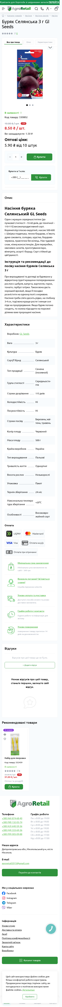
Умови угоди (8, 926)
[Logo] (19, 8)
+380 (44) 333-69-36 (12, 830)
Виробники (8, 950)
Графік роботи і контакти (31, 611)
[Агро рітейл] (30, 804)
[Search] (36, 8)
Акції (4, 934)
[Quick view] (5, 734)
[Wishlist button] (50, 47)
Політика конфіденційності (16, 938)
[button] (27, 105)
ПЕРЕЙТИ (54, 2)
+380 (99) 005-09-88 (12, 834)
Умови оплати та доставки (32, 595)
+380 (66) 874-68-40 (12, 818)
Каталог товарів (14, 16)
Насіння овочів (41, 16)
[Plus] (21, 157)
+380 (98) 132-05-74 (12, 822)
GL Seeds (24, 333)
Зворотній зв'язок (11, 942)
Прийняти (29, 997)
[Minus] (10, 157)
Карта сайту (8, 946)
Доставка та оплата (12, 930)
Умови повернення (28, 627)
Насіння (28, 16)
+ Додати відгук (30, 665)
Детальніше (28, 990)
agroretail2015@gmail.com (15, 863)
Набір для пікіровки (15, 758)
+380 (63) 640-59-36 (12, 826)
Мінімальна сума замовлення (33, 563)
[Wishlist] (5, 738)
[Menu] (3, 9)
